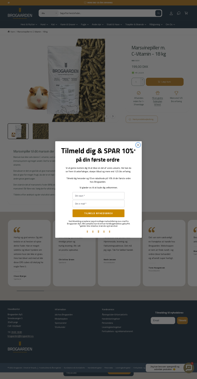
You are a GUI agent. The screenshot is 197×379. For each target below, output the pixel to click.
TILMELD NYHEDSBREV (98, 213)
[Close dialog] (138, 144)
